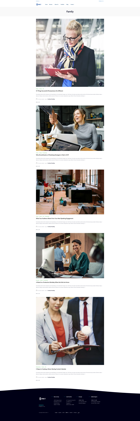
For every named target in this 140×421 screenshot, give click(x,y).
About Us (56, 4)
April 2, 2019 (38, 380)
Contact (72, 4)
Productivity (45, 152)
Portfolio (62, 4)
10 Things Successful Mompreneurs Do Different (49, 91)
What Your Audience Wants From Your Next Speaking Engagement (54, 218)
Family (40, 88)
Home (46, 4)
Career (37, 88)
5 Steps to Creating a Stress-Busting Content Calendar (51, 369)
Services (50, 4)
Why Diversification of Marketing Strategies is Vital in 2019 (52, 155)
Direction (37, 280)
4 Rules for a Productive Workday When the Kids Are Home (52, 282)
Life (43, 88)
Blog (67, 4)
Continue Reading (51, 99)
